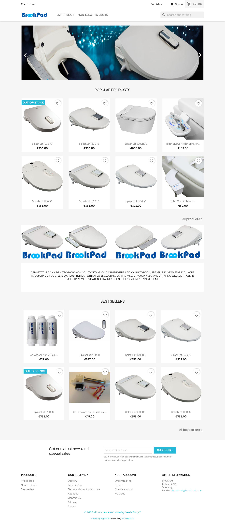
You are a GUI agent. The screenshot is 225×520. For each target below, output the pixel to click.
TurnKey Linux (128, 518)
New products (29, 485)
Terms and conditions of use (84, 489)
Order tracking (123, 480)
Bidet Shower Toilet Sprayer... (183, 143)
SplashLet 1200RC (42, 143)
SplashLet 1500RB (89, 143)
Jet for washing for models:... (89, 412)
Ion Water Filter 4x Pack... (44, 354)
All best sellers (191, 430)
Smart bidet (65, 15)
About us (73, 493)
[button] (35, 53)
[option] (112, 53)
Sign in (118, 485)
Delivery (72, 480)
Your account (125, 475)
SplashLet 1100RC (42, 201)
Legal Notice (75, 485)
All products (193, 219)
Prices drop (27, 480)
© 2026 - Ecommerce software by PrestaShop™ (112, 512)
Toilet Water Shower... (182, 201)
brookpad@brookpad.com (186, 490)
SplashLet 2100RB (90, 354)
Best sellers (27, 489)
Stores (72, 506)
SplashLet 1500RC (136, 201)
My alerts (120, 493)
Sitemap (72, 502)
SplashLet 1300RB (89, 201)
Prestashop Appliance (100, 518)
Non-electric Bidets (93, 15)
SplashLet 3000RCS (136, 143)
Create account (124, 489)
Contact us (28, 4)
